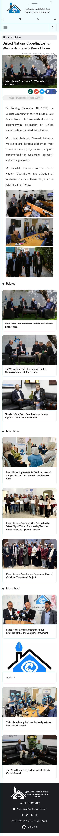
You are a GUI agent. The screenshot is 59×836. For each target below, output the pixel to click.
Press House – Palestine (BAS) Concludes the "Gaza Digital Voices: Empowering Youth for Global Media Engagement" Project (27, 526)
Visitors (17, 37)
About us (10, 678)
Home (6, 37)
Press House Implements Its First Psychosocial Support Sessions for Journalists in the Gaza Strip (28, 475)
